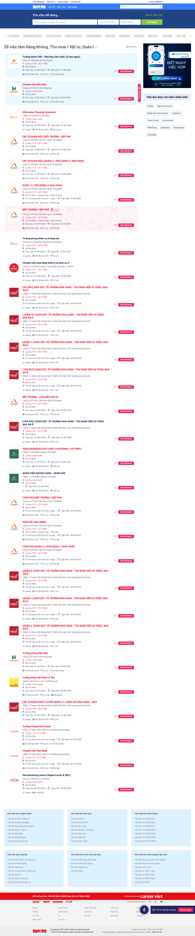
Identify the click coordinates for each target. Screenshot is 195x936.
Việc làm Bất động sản (16, 837)
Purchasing (179, 127)
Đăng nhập (157, 15)
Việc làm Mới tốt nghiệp (17, 863)
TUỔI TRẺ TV (51, 2)
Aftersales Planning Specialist (39, 112)
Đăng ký (148, 15)
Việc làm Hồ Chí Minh (80, 822)
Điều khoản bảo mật (125, 932)
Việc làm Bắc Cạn (78, 837)
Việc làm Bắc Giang (79, 841)
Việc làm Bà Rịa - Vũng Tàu (82, 830)
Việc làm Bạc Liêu (78, 833)
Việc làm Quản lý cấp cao (17, 878)
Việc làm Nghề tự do (79, 867)
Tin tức (51, 7)
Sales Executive (164, 106)
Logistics (176, 113)
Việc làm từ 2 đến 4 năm (145, 871)
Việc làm (61, 7)
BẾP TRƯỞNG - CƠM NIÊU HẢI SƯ (40, 396)
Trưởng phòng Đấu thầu (35, 653)
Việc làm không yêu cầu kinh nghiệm (150, 859)
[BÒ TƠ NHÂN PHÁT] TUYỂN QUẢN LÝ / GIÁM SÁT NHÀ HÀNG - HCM (60, 701)
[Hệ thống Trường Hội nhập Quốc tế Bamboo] (13, 243)
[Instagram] (155, 901)
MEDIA (34, 908)
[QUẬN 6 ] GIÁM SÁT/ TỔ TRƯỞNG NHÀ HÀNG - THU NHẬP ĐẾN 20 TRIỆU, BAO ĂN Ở (65, 572)
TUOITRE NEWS (62, 2)
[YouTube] (161, 901)
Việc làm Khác (77, 871)
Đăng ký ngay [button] (185, 910)
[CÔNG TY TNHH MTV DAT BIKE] (13, 117)
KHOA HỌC (114, 912)
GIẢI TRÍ (87, 916)
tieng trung (153, 120)
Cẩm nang (72, 7)
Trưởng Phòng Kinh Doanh (37, 726)
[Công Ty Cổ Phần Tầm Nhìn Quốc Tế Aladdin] (13, 141)
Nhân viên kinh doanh (157, 113)
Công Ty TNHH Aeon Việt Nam (36, 778)
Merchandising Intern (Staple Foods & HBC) (47, 775)
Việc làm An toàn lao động (18, 822)
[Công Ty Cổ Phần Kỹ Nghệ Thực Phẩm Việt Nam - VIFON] (13, 267)
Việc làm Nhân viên (15, 867)
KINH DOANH (63, 908)
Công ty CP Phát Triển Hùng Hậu (37, 88)
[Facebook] (150, 901)
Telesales (151, 134)
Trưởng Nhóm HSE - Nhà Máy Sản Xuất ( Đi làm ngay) (51, 56)
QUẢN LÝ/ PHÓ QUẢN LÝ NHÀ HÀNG (42, 185)
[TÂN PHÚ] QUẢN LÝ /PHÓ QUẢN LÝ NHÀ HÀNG (49, 546)
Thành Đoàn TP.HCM (154, 929)
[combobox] (64, 22)
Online (150, 106)
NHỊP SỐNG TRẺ (90, 908)
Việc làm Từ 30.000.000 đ (145, 841)
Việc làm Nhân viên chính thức (83, 859)
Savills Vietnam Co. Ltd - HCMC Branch (40, 681)
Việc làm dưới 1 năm (143, 867)
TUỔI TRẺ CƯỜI (75, 2)
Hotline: (154, 932)
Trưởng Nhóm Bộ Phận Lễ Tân (39, 677)
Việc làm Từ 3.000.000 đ (145, 818)
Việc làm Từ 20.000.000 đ (145, 837)
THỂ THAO (114, 908)
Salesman (165, 127)
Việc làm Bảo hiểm (15, 833)
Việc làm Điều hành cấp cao (19, 882)
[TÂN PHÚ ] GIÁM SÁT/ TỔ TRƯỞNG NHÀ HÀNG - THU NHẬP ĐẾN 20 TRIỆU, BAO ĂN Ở (64, 423)
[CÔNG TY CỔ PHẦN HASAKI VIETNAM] (13, 453)
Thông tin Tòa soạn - (139, 929)
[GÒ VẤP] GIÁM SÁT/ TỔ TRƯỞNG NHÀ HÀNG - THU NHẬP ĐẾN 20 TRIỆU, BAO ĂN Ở (65, 289)
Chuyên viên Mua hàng (35, 750)
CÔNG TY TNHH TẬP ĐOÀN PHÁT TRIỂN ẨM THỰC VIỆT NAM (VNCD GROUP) (56, 293)
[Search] (161, 7)
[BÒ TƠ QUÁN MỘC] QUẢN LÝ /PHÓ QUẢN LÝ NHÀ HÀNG (53, 160)
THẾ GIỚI (35, 916)
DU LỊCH (61, 919)
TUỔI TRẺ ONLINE (38, 2)
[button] (115, 71)
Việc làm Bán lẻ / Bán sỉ (17, 830)
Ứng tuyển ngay (126, 71)
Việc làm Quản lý (14, 874)
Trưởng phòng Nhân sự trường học (41, 238)
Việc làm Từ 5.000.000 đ (145, 822)
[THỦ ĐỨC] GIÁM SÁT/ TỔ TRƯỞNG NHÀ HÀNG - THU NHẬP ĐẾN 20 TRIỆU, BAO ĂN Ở (66, 371)
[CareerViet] (151, 896)
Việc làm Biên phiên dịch (17, 841)
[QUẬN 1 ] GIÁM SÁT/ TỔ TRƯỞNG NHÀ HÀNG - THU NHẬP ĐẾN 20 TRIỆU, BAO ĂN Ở (65, 600)
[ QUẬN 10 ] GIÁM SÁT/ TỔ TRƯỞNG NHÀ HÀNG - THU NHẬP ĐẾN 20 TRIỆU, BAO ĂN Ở (64, 316)
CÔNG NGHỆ (63, 912)
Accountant (167, 120)
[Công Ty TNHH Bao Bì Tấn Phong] (13, 61)
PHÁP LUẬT (36, 919)
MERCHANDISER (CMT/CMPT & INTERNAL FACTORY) (52, 448)
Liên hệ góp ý (139, 932)
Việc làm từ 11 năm (142, 882)
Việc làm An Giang (78, 826)
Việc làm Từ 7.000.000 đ (145, 826)
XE (60, 916)
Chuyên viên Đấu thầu (34, 84)
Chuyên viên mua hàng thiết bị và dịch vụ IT (46, 262)
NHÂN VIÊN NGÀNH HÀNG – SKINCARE (44, 473)
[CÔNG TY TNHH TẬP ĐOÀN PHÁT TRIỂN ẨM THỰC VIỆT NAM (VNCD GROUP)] (13, 292)
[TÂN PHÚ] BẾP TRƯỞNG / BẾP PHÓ (42, 497)
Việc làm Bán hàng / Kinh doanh (20, 826)
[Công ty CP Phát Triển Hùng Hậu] (13, 89)
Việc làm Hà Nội (77, 818)
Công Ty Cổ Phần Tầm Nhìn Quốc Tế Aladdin (42, 140)
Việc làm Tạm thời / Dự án (82, 863)
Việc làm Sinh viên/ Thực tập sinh (21, 859)
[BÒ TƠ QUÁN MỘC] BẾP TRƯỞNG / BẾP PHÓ (47, 136)
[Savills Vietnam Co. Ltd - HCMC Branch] (13, 682)
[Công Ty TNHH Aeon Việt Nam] (13, 780)
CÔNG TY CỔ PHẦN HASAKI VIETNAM (39, 452)
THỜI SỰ (35, 912)
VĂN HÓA (87, 912)
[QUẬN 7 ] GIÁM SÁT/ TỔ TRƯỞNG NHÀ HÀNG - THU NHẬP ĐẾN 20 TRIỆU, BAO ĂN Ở (65, 344)
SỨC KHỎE (114, 916)
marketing (152, 127)
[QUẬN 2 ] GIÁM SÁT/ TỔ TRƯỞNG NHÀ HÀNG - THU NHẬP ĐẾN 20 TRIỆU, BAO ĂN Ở (65, 627)
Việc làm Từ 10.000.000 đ (145, 830)
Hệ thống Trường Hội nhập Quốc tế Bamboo (42, 242)
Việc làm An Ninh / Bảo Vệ (18, 818)
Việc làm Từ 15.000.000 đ (145, 833)
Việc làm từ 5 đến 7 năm (145, 874)
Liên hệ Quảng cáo (109, 932)
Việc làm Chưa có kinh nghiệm (147, 863)
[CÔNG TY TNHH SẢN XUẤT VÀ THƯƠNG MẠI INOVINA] (13, 731)
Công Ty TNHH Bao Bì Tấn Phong (37, 60)
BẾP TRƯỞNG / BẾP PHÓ (36, 209)
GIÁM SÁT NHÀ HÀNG (34, 522)
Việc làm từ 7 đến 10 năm (145, 878)
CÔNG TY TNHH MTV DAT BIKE (36, 115)
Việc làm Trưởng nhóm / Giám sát (21, 871)
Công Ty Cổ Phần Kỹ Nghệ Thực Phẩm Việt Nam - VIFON (48, 266)
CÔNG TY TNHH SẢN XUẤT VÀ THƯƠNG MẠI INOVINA (46, 729)
